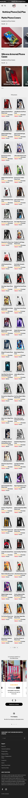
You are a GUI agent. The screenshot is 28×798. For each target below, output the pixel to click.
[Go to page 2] (17, 647)
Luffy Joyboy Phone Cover (20, 155)
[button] (13, 700)
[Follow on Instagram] (6, 789)
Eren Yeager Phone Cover (20, 221)
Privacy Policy (4, 751)
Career (2, 762)
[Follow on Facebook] (2, 789)
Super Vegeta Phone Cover (20, 485)
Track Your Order (5, 767)
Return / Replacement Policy (6, 757)
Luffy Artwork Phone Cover (20, 573)
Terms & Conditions (5, 749)
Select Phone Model (5, 765)
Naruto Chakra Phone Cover (7, 573)
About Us (3, 746)
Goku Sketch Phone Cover (7, 221)
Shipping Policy (4, 753)
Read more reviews (14, 704)
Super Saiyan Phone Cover (7, 529)
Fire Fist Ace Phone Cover (7, 616)
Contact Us (3, 760)
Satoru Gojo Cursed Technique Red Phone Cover (19, 420)
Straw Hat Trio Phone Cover (7, 242)
